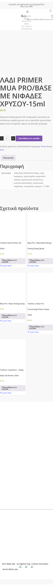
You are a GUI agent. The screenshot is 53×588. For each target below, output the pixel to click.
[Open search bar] (22, 16)
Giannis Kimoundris (40, 564)
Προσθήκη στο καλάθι (29, 138)
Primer (43, 146)
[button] (12, 261)
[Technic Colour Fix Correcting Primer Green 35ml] (40, 285)
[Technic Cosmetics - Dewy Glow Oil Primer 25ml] (12, 352)
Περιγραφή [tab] (8, 158)
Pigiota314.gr (24, 564)
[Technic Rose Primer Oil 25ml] (12, 224)
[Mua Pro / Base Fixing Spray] (12, 285)
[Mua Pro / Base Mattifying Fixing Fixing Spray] (40, 224)
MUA (2, 150)
